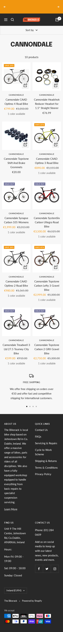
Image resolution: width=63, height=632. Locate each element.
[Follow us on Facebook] (39, 564)
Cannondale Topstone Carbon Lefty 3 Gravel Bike (46, 281)
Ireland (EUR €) (13, 586)
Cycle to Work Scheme (43, 448)
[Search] (12, 15)
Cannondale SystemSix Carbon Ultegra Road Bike (47, 218)
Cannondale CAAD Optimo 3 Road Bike (46, 156)
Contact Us (41, 425)
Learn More (10, 505)
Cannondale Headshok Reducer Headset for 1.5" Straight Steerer (47, 99)
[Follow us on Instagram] (55, 564)
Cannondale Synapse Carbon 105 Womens (16, 216)
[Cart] (57, 15)
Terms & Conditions (46, 463)
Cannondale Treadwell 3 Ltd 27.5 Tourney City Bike (16, 345)
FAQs (38, 432)
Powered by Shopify (32, 596)
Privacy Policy (43, 470)
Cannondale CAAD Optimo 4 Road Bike (16, 97)
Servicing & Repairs (46, 439)
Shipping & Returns (46, 456)
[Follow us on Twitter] (47, 564)
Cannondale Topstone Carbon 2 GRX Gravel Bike (46, 345)
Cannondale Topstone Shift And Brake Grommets (16, 159)
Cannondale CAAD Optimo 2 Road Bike (16, 279)
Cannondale (16, 91)
